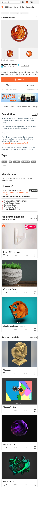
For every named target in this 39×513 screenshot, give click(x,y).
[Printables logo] (2, 7)
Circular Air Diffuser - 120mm (14, 326)
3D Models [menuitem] (8, 7)
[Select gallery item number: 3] (20, 403)
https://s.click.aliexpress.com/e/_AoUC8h (16, 143)
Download (20, 79)
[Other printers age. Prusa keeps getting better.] (19, 97)
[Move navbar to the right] (37, 7)
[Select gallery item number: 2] (20, 285)
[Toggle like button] (4, 255)
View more (33, 218)
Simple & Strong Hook (11, 252)
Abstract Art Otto (9, 407)
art (10, 162)
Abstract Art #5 (9, 444)
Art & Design (15, 13)
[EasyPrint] (23, 2)
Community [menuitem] (30, 7)
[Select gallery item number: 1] (18, 285)
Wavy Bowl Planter (10, 289)
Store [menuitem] (16, 7)
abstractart (25, 162)
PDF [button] (35, 114)
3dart (33, 162)
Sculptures (25, 13)
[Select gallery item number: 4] (21, 403)
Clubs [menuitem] (22, 7)
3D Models (5, 13)
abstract (16, 162)
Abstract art (7, 370)
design (4, 162)
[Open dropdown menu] (36, 17)
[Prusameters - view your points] (27, 2)
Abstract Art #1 (8, 481)
